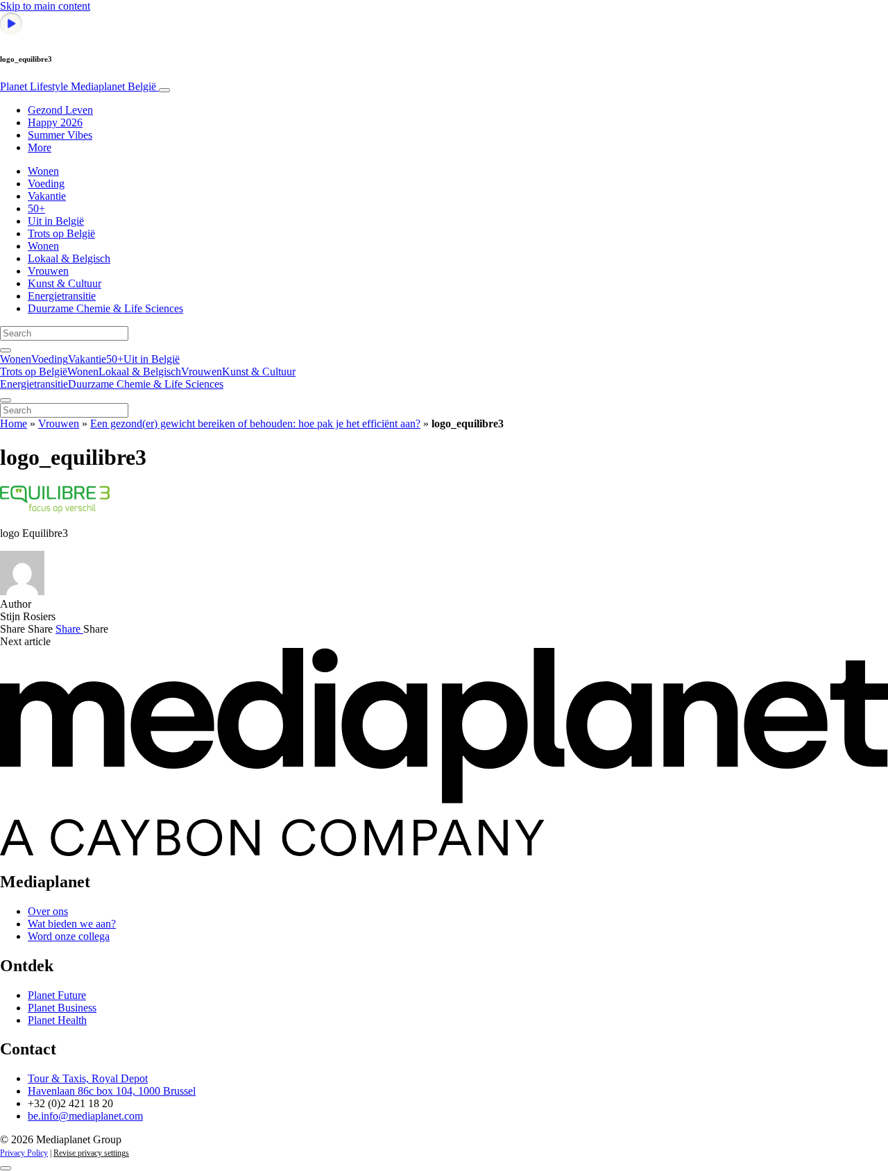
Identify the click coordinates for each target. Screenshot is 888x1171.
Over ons (48, 911)
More (39, 147)
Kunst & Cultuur (64, 283)
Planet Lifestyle (78, 86)
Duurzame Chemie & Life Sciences (105, 308)
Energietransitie (62, 296)
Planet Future (57, 995)
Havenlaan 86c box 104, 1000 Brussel (112, 1091)
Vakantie (47, 196)
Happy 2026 (55, 122)
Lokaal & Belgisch (69, 258)
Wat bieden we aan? (72, 924)
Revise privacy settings (91, 1153)
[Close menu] (5, 400)
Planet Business (62, 1008)
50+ (36, 208)
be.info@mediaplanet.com (85, 1116)
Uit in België (56, 221)
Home (13, 423)
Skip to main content (45, 6)
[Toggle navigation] (164, 90)
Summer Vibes (60, 135)
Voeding (46, 183)
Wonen (43, 171)
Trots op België (61, 233)
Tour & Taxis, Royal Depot (88, 1078)
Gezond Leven (60, 110)
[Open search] (5, 350)
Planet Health (57, 1020)
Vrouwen (48, 271)
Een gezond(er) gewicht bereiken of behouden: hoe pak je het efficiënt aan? (255, 423)
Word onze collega (69, 936)
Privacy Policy (24, 1153)
